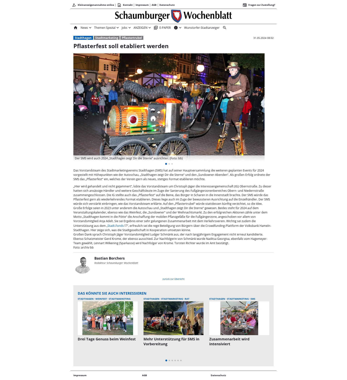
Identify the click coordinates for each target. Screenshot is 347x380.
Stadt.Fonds (116, 226)
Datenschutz (167, 5)
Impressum (142, 5)
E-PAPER (162, 28)
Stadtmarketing (106, 38)
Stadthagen (83, 38)
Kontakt (125, 5)
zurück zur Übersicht (173, 279)
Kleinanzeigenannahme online (93, 5)
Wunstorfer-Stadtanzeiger (202, 28)
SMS (252, 298)
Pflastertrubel (132, 38)
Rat (187, 298)
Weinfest (101, 298)
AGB (154, 5)
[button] (169, 158)
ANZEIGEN (140, 28)
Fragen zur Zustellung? (259, 5)
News (84, 28)
